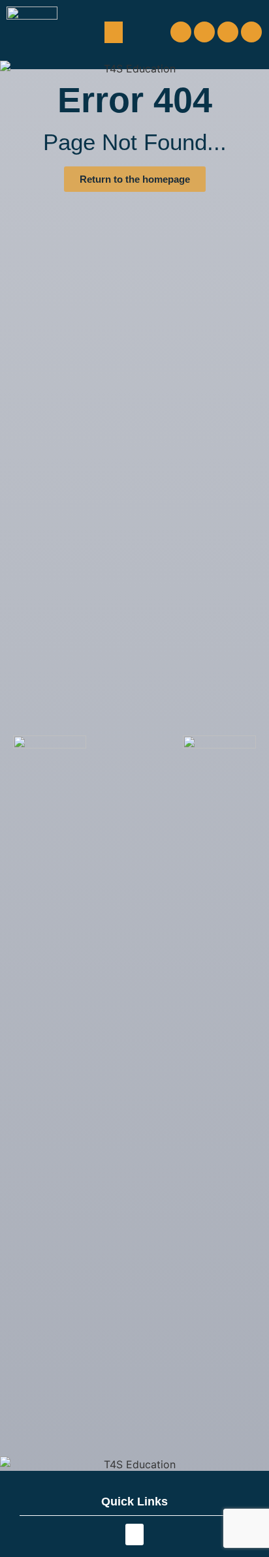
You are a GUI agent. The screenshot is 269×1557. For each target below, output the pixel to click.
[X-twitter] (227, 32)
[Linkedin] (251, 32)
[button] (113, 32)
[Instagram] (204, 32)
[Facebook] (180, 32)
